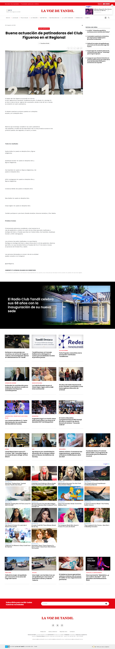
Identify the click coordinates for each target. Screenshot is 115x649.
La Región (34, 17)
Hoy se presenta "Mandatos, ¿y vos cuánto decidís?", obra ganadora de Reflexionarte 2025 (97, 577)
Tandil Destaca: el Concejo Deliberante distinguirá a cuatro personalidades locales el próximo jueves (43, 354)
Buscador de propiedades (12, 3)
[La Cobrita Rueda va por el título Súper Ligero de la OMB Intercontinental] (44, 374)
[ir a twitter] (57, 625)
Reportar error (63, 631)
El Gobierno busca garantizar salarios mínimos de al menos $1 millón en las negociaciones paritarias (70, 576)
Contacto (72, 631)
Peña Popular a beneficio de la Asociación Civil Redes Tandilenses (70, 354)
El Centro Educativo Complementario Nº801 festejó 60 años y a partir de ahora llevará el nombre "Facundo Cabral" (70, 421)
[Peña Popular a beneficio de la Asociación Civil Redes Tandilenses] (71, 341)
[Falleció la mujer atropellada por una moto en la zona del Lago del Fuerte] (17, 563)
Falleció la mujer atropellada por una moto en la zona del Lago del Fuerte (98, 45)
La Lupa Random (67, 17)
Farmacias (79, 17)
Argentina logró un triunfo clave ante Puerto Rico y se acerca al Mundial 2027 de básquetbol (44, 420)
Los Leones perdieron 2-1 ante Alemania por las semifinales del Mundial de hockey (16, 422)
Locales (15, 17)
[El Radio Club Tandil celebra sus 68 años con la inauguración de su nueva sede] (75, 305)
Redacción (43, 631)
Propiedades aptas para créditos (30, 3)
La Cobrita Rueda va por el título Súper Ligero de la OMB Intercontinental (42, 387)
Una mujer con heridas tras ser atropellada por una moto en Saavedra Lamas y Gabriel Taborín (43, 577)
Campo (87, 17)
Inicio (8, 17)
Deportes (43, 17)
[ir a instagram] (62, 625)
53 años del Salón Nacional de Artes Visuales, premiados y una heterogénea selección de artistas (71, 387)
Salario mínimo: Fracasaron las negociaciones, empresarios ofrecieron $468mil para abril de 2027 (70, 454)
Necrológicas (54, 17)
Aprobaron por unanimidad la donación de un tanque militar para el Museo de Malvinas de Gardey (43, 454)
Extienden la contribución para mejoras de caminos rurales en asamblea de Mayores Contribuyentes (16, 388)
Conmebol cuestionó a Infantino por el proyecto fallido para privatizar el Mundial (98, 37)
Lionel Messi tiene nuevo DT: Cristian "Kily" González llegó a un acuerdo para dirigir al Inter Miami (16, 454)
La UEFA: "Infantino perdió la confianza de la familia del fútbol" (98, 31)
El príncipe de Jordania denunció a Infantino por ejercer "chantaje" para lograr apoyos (98, 52)
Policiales (24, 17)
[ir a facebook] (53, 625)
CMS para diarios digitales (103, 646)
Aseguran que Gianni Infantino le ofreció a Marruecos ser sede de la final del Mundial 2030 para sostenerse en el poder (98, 60)
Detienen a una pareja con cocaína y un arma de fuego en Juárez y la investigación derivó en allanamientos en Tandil (17, 354)
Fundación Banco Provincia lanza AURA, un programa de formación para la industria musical (96, 453)
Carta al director (52, 631)
